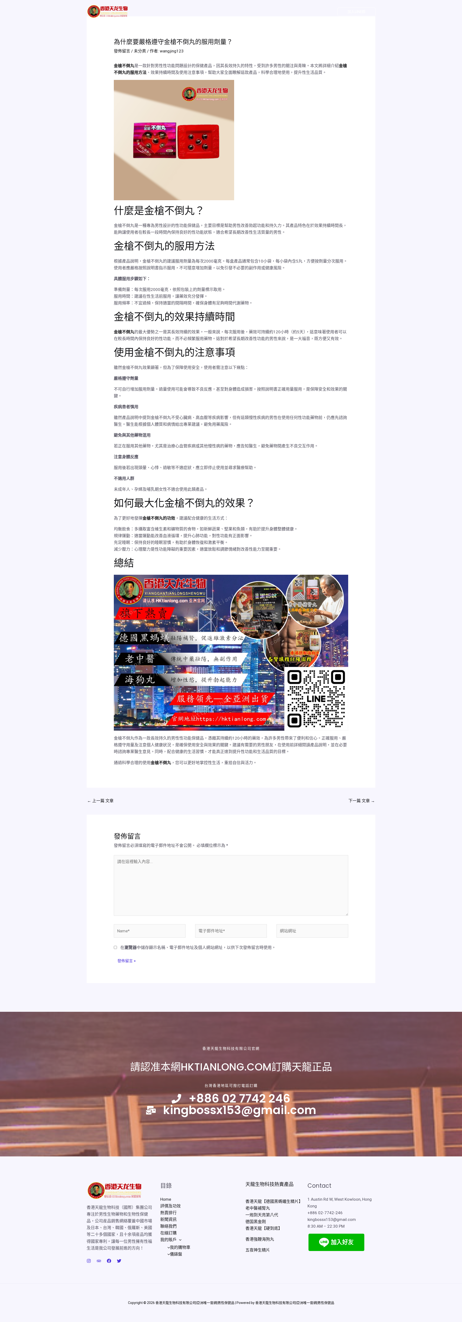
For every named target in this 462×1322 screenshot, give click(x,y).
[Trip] (99, 1261)
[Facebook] (315, 12)
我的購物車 (180, 1247)
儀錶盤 (176, 1254)
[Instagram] (325, 12)
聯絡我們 (235, 11)
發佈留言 (122, 51)
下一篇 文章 (361, 800)
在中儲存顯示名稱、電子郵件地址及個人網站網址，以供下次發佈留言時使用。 (198, 947)
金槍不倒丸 (124, 65)
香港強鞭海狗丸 (259, 1239)
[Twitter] (306, 12)
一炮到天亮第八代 (261, 1214)
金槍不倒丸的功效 (158, 518)
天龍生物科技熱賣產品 (269, 1184)
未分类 (140, 51)
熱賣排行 (192, 11)
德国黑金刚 (255, 1221)
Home (146, 11)
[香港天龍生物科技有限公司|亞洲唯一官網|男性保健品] (107, 11)
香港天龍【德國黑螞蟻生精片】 (274, 1201)
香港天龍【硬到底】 (263, 1228)
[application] (288, 11)
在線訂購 (257, 11)
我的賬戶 (278, 11)
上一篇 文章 (100, 800)
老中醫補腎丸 (257, 1208)
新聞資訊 (213, 11)
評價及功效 (168, 11)
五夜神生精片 (257, 1250)
